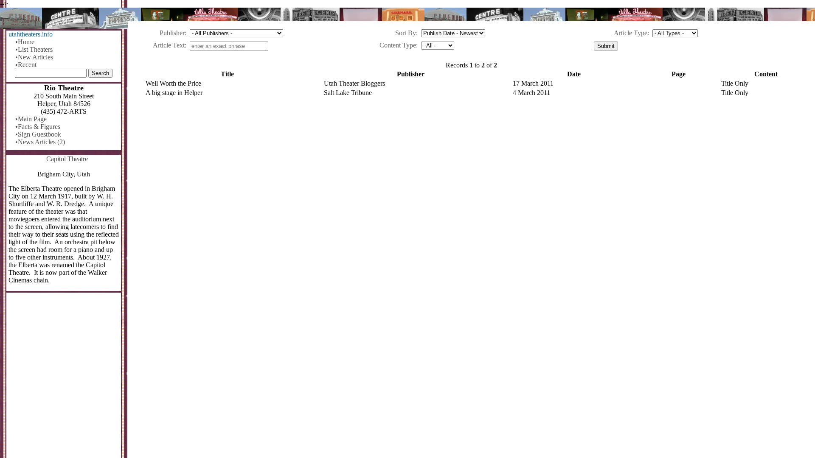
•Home (24, 41)
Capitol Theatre (67, 158)
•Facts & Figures (37, 126)
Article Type (630, 32)
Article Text (169, 45)
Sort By (405, 32)
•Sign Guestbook (38, 134)
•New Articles (34, 57)
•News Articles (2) (40, 141)
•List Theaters (34, 49)
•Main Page (31, 119)
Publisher (172, 32)
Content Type (397, 45)
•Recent (26, 64)
